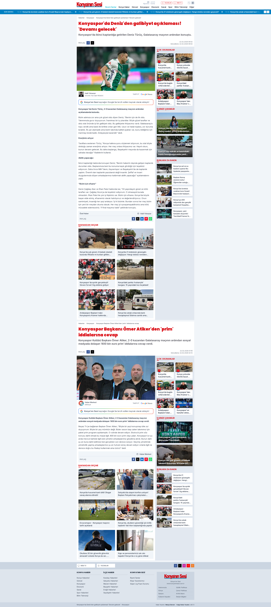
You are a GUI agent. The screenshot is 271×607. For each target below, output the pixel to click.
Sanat (163, 7)
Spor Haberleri (82, 593)
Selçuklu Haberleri (110, 581)
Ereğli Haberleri (109, 590)
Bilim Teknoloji (181, 7)
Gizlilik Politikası (181, 587)
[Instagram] (184, 565)
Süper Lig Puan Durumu (139, 584)
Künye (160, 590)
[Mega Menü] (192, 2)
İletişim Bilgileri (181, 597)
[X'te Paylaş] (92, 43)
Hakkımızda (162, 587)
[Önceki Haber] (265, 12)
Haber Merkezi (91, 403)
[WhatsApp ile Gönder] (150, 218)
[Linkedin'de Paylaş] (142, 218)
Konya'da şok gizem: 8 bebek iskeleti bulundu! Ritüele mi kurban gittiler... (50, 12)
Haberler (81, 18)
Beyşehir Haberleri (110, 587)
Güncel (135, 7)
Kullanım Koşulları (164, 597)
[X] (180, 565)
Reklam (161, 593)
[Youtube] (188, 565)
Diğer (191, 7)
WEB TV (179, 3)
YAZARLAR (168, 3)
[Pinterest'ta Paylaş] (146, 218)
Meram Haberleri (110, 584)
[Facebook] (175, 565)
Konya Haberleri (83, 578)
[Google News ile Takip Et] (146, 94)
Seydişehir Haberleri (111, 593)
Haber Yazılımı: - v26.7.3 (175, 605)
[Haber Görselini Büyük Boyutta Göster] (116, 69)
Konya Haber (124, 7)
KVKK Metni (180, 593)
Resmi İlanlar (135, 578)
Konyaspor (144, 7)
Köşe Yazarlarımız (137, 581)
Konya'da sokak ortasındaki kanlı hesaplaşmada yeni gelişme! (192, 12)
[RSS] (192, 565)
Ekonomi (155, 7)
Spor (170, 7)
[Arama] (189, 2)
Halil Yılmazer (94, 94)
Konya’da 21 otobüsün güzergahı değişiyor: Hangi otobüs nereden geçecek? (123, 12)
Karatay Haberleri (110, 578)
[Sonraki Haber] (268, 12)
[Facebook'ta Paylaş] (88, 43)
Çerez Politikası (181, 590)
